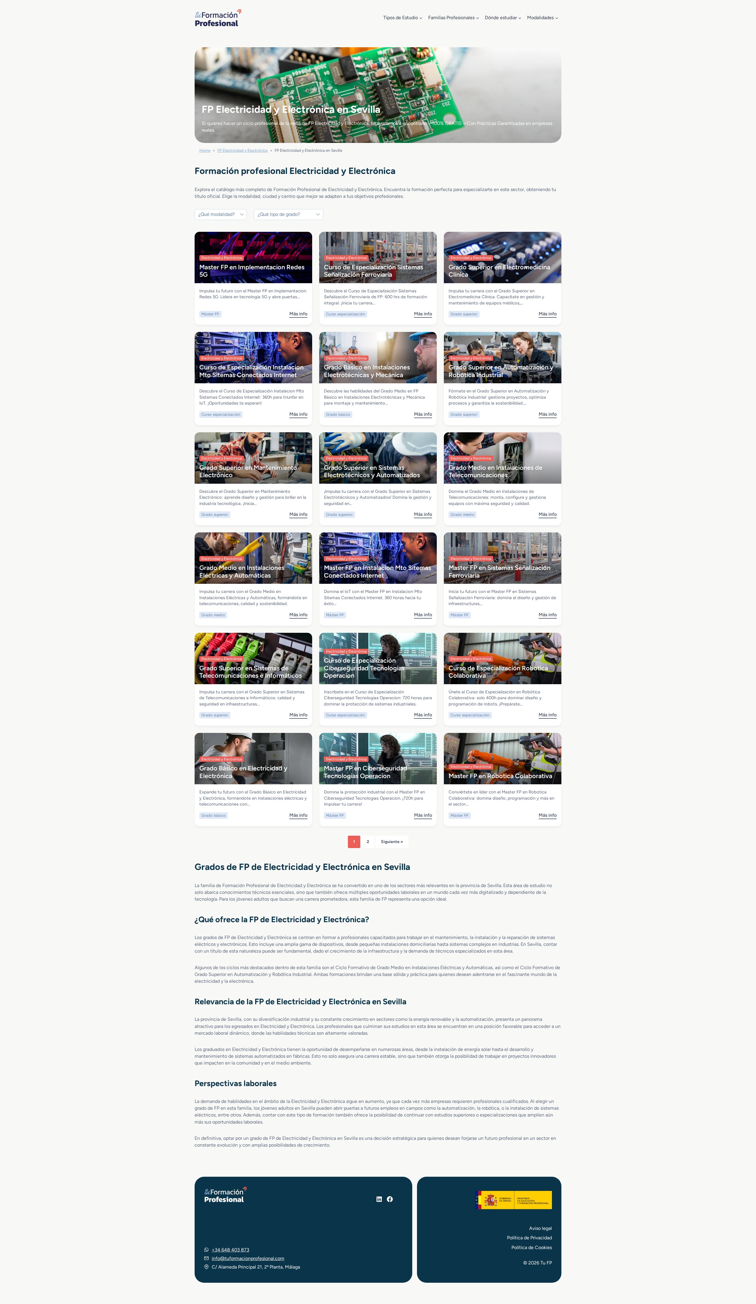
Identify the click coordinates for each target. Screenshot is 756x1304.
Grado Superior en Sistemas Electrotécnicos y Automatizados (372, 471)
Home (204, 150)
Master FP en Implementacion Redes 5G (251, 270)
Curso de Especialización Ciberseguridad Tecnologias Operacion (364, 667)
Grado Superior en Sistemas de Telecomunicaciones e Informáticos (250, 671)
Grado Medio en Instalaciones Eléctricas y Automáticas (241, 571)
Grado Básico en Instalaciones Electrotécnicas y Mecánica (367, 370)
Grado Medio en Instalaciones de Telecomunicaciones (495, 471)
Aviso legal (540, 1228)
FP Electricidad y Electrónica (242, 150)
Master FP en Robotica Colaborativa (500, 776)
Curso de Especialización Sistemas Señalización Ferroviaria (373, 270)
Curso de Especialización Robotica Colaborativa (498, 671)
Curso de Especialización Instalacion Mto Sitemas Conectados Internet (251, 370)
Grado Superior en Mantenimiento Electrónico (248, 471)
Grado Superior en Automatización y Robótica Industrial (501, 370)
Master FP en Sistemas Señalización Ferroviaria (499, 571)
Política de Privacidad (529, 1238)
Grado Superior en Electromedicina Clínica (499, 270)
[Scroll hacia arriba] (741, 1272)
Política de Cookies (531, 1247)
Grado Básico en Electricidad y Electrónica (243, 771)
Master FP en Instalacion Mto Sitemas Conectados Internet (377, 571)
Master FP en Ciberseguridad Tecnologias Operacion (365, 771)
